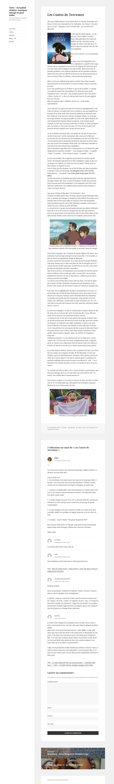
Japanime (12, 35)
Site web (50, 724)
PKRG (56, 458)
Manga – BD (12, 38)
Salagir (65, 427)
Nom (49, 708)
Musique (11, 41)
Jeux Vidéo (12, 29)
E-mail (50, 716)
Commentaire (52, 682)
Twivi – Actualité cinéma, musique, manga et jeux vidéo (18, 11)
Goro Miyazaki (91, 427)
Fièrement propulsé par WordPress (57, 780)
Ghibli (84, 427)
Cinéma (11, 32)
